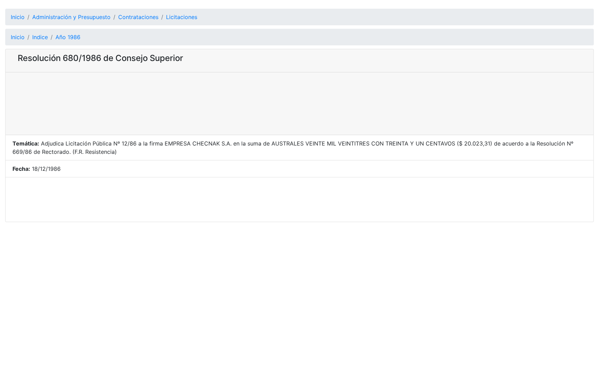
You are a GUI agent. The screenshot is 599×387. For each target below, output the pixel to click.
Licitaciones (181, 17)
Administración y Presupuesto (71, 17)
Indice (40, 37)
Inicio (18, 17)
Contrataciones (138, 17)
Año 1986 (67, 37)
